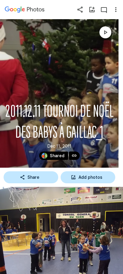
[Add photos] (92, 10)
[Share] (80, 10)
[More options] (116, 10)
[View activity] (104, 10)
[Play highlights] (105, 32)
